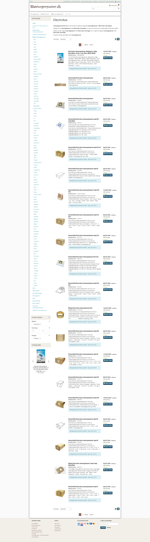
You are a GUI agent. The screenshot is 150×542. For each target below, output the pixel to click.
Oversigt (34, 533)
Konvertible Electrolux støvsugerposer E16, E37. (83, 257)
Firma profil (102, 1)
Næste (86, 44)
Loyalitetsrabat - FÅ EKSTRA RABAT (71, 1)
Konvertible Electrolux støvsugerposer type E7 (83, 486)
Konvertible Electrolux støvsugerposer (80, 78)
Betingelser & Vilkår (36, 530)
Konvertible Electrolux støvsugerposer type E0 (83, 168)
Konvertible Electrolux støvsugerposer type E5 (83, 419)
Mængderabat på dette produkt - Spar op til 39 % (83, 205)
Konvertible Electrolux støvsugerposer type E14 (83, 235)
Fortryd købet (35, 537)
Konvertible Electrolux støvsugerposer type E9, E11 (84, 147)
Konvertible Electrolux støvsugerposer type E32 (83, 377)
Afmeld (109, 527)
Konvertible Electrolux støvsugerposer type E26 (83, 331)
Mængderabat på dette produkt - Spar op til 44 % (83, 321)
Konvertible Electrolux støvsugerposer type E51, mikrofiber (83, 120)
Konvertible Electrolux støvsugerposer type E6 (83, 440)
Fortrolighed (35, 523)
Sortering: (56, 39)
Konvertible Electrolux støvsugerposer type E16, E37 (83, 284)
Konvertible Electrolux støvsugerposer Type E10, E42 (83, 191)
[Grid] (115, 39)
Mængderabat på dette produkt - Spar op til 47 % (83, 477)
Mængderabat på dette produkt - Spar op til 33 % (83, 409)
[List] (118, 39)
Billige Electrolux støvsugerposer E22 (80, 308)
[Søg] (118, 8)
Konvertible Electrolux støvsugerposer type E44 (83, 397)
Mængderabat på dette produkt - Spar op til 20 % (83, 88)
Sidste (91, 44)
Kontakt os (95, 1)
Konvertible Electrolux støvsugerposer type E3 (83, 354)
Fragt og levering (110, 1)
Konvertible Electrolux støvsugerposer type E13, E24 (83, 215)
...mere (77, 65)
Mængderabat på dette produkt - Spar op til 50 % (83, 368)
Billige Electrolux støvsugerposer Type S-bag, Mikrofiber (82, 464)
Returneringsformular (86, 1)
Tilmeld (103, 527)
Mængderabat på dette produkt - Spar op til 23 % (83, 68)
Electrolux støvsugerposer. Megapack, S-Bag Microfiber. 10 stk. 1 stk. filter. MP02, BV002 (41, 367)
